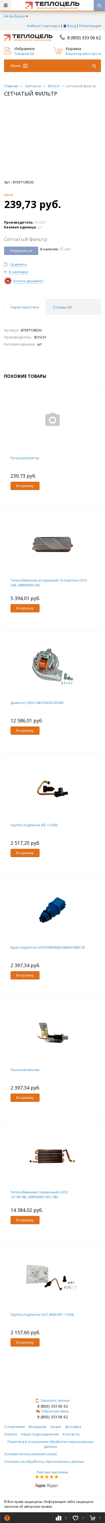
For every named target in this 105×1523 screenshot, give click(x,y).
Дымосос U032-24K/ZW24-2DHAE (37, 702)
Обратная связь (55, 1411)
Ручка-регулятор (24, 457)
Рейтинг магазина (52, 1472)
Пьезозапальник (25, 1069)
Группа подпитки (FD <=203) (33, 825)
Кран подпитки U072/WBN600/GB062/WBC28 (47, 947)
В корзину (25, 485)
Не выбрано (14, 16)
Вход (71, 25)
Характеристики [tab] (24, 307)
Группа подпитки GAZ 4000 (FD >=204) (42, 1314)
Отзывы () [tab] (62, 307)
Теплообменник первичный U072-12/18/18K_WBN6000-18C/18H (39, 1194)
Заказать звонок (55, 1400)
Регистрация (90, 25)
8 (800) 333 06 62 (84, 38)
